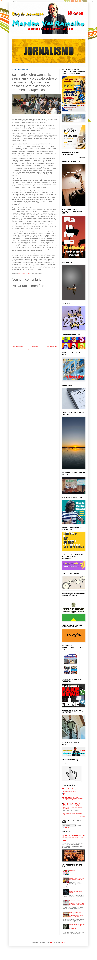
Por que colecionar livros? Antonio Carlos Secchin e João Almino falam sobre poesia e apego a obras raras (76, 914)
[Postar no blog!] (37, 273)
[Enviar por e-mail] (35, 273)
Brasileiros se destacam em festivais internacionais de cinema (76, 891)
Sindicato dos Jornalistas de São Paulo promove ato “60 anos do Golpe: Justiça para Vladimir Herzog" (73, 807)
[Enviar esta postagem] (33, 273)
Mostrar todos (82, 816)
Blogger (62, 942)
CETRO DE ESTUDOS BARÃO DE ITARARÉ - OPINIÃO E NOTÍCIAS (71, 804)
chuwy (51, 942)
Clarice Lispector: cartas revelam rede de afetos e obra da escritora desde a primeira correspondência (77, 926)
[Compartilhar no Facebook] (40, 273)
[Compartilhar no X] (38, 273)
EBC (64, 793)
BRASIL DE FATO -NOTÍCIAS (70, 797)
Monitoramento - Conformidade (70, 794)
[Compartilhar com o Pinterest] (41, 273)
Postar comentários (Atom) (22, 349)
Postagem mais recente (17, 346)
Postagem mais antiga (51, 346)
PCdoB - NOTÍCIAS (68, 788)
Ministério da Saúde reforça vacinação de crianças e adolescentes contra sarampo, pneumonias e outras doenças (76, 902)
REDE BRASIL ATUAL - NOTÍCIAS (71, 810)
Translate (67, 827)
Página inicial (35, 346)
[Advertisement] (34, 333)
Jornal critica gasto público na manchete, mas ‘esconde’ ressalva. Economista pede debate (72, 813)
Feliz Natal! (72, 870)
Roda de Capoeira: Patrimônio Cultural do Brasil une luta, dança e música (76, 879)
